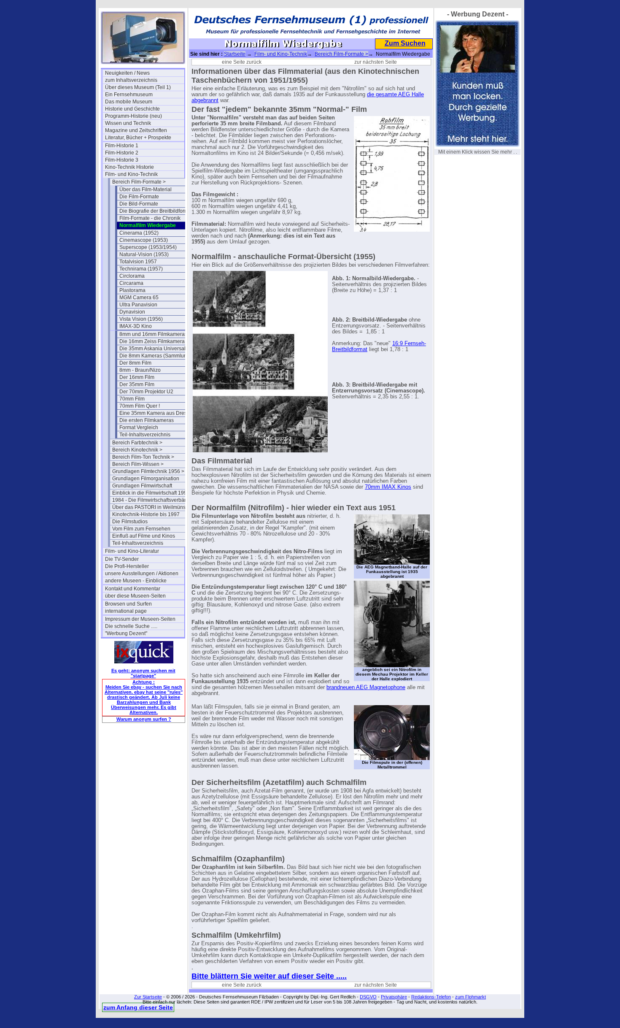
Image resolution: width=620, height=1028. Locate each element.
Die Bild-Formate (138, 204)
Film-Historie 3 (121, 160)
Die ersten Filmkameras (146, 420)
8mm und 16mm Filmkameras (153, 334)
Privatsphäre (394, 996)
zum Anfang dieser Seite (138, 1007)
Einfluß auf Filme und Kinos (143, 536)
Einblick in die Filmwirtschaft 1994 (151, 493)
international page (126, 611)
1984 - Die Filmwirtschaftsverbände (151, 500)
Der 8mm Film (135, 363)
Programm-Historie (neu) (133, 116)
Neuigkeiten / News (127, 73)
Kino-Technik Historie (129, 167)
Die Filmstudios (130, 522)
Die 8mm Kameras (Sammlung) (155, 356)
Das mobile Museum (128, 102)
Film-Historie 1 (121, 146)
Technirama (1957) (141, 269)
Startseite (234, 54)
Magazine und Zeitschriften (136, 130)
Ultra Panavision (138, 305)
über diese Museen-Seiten (135, 596)
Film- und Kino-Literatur (132, 551)
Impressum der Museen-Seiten (140, 619)
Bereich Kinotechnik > (137, 450)
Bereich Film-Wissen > (138, 464)
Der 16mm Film (136, 377)
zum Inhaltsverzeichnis (131, 80)
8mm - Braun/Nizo (140, 370)
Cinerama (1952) (139, 233)
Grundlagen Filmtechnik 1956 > (148, 471)
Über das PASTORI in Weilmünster (151, 507)
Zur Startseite (148, 996)
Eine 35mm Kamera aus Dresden (157, 413)
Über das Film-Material (145, 189)
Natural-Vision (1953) (144, 254)
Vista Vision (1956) (141, 319)
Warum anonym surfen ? (143, 719)
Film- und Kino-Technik (131, 174)
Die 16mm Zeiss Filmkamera (152, 341)
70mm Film (132, 399)
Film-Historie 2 (121, 153)
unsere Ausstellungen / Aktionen (141, 573)
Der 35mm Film (136, 384)
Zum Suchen (405, 43)
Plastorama (132, 290)
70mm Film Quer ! (139, 406)
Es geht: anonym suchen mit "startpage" (143, 673)
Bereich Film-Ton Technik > (143, 457)
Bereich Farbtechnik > (137, 443)
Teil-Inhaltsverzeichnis (144, 435)
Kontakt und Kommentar (132, 589)
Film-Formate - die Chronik (150, 218)
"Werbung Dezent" (126, 633)
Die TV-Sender (122, 559)
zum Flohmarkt (470, 996)
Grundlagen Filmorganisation (145, 479)
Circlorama (132, 276)
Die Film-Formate (139, 197)
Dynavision (132, 312)
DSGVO (368, 996)
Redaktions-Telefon (431, 996)
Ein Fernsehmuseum (129, 94)
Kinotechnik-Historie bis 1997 (146, 514)
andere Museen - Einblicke (136, 581)
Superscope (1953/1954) (148, 247)
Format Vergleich (138, 427)
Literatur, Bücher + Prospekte (138, 138)
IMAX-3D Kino (135, 326)
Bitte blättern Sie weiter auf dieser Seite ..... (269, 976)
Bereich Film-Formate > (139, 182)
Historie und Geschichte (132, 109)
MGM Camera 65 (139, 297)
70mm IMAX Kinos (388, 487)
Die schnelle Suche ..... (131, 626)
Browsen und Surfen (128, 604)
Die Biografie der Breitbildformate (157, 211)
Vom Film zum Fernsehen (141, 529)
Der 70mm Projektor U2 (146, 392)
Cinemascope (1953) (143, 240)
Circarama (131, 283)
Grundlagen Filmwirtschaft (142, 486)
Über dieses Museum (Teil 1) (138, 87)
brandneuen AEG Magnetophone (365, 687)
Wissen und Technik (128, 123)
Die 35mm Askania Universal (152, 349)
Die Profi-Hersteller (127, 566)
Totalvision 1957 (138, 262)
